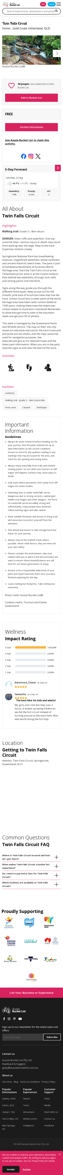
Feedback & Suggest (13, 1064)
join (43, 4)
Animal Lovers (30, 1118)
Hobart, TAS (8, 1111)
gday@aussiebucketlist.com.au (20, 1067)
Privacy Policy (48, 1081)
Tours (26, 1105)
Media (47, 1105)
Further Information (31, 127)
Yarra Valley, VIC (10, 1118)
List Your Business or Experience (31, 992)
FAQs (47, 1098)
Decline (27, 1169)
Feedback (49, 1125)
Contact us (49, 1118)
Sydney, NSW (9, 1098)
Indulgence (28, 1125)
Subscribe (52, 1037)
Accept (11, 1169)
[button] (57, 53)
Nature (26, 1098)
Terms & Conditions (30, 1081)
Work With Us (51, 1111)
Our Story (7, 1081)
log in (51, 4)
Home (6, 28)
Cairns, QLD (8, 1105)
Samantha (26, 694)
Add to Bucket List (31, 97)
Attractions (28, 1111)
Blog (16, 1081)
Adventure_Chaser (31, 682)
